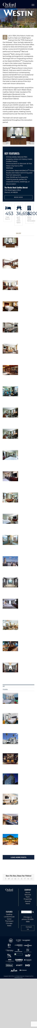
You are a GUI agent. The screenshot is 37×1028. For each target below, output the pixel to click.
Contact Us (29, 928)
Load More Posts (18, 857)
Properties (28, 899)
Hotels (5, 689)
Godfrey (9, 914)
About (27, 892)
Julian (9, 919)
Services (28, 895)
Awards (28, 901)
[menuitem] (18, 686)
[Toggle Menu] (33, 5)
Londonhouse (9, 917)
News (28, 903)
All (4, 686)
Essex (9, 925)
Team (28, 897)
